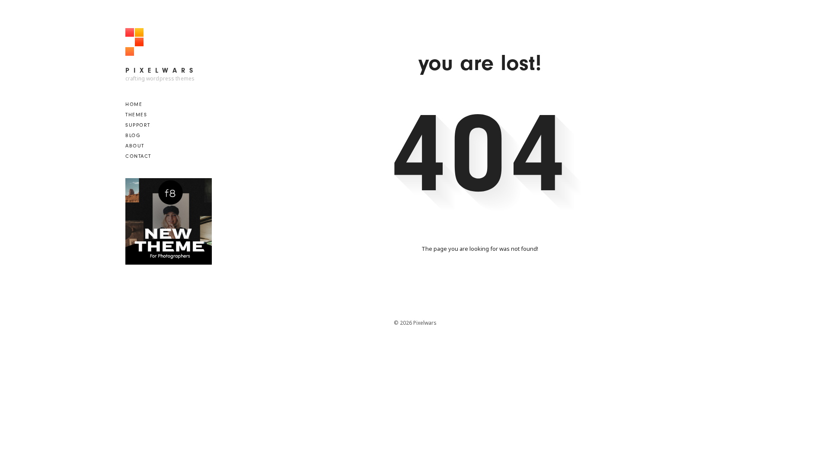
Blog (132, 135)
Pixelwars (161, 70)
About (134, 146)
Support (137, 125)
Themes (136, 115)
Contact (138, 156)
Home (133, 104)
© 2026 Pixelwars (415, 322)
